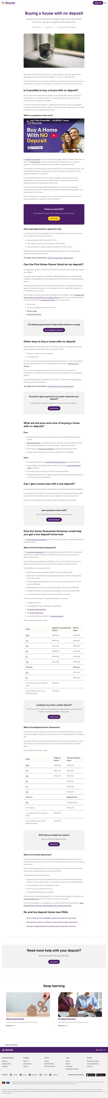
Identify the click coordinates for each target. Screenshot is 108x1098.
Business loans (6, 1063)
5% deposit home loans (67, 1019)
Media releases (27, 1063)
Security (68, 1063)
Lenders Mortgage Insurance (55, 462)
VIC (27, 640)
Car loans (4, 1061)
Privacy (68, 1061)
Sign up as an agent (49, 1066)
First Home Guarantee (35, 552)
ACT (27, 672)
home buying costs (48, 300)
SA (27, 656)
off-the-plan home (36, 613)
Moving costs (32, 311)
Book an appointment (93, 1061)
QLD (27, 646)
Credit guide (69, 1066)
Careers (46, 1061)
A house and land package (36, 609)
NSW (27, 635)
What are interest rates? (15, 1019)
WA (27, 651)
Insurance (5, 1066)
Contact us (90, 1066)
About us (25, 1061)
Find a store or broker (93, 1063)
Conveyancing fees (34, 314)
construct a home (56, 616)
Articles (25, 1066)
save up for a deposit (46, 449)
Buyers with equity (33, 443)
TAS (27, 662)
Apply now (98, 3)
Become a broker (49, 1063)
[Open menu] (105, 3)
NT (27, 678)
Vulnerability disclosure (72, 1069)
